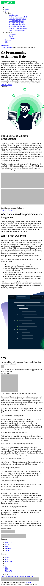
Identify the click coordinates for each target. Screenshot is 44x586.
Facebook (30, 576)
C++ (6, 565)
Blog (6, 42)
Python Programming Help (18, 17)
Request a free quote (8, 210)
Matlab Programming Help (18, 28)
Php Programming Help (17, 30)
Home (7, 9)
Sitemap (28, 582)
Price (7, 544)
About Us (12, 34)
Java (6, 559)
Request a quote (6, 85)
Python (7, 557)
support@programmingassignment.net (13, 576)
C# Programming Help (17, 24)
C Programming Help (16, 23)
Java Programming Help (17, 19)
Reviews (8, 40)
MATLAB (8, 571)
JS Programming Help (16, 21)
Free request (5, 45)
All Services (13, 15)
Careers (12, 38)
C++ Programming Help (17, 26)
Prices (7, 11)
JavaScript (8, 561)
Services (9, 47)
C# (6, 567)
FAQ (11, 36)
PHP (6, 569)
